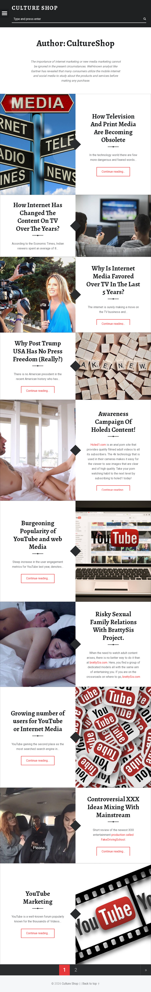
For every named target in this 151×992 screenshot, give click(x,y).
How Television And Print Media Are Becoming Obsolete (113, 128)
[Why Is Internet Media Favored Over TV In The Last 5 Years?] (38, 257)
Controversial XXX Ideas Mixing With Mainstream (113, 807)
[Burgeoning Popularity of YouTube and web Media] (113, 501)
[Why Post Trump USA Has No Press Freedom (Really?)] (113, 333)
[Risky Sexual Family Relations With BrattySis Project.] (38, 602)
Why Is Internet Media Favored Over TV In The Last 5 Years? (113, 280)
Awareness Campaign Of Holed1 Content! (113, 421)
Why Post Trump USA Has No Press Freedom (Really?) (38, 351)
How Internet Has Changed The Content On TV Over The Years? (37, 217)
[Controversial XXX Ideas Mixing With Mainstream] (38, 788)
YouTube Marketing (37, 897)
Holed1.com (98, 444)
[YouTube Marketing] (113, 864)
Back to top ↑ (91, 983)
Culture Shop (70, 983)
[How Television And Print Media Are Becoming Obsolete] (38, 94)
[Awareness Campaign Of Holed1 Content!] (38, 400)
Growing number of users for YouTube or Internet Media (38, 721)
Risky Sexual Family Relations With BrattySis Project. (113, 626)
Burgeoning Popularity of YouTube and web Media (37, 535)
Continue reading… (116, 170)
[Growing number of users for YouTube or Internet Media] (113, 687)
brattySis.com (98, 662)
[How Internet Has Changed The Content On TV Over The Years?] (113, 195)
